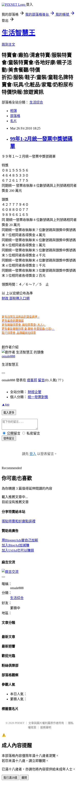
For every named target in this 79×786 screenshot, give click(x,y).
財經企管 (34, 392)
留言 (41, 380)
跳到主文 (8, 44)
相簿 (13, 111)
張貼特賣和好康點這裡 (18, 521)
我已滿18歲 (10, 777)
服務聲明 (45, 727)
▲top (5, 404)
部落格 (15, 116)
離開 (24, 777)
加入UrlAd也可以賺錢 (18, 550)
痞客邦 (32, 380)
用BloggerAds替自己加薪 (20, 540)
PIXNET (19, 723)
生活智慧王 (18, 33)
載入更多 (8, 412)
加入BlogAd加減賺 (15, 545)
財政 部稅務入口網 (15, 298)
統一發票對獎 (38, 397)
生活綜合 (36, 102)
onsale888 (8, 356)
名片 (13, 121)
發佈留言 (8, 438)
